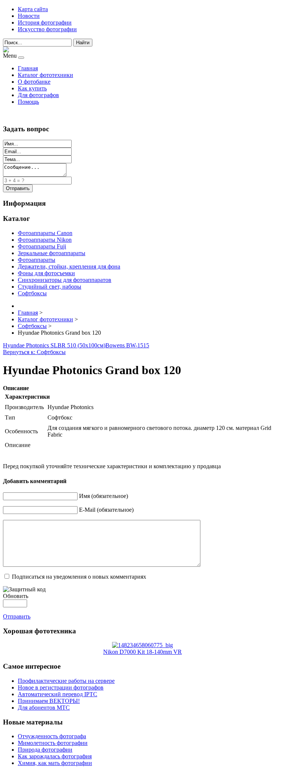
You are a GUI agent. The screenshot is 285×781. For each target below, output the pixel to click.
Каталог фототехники (45, 75)
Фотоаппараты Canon (45, 233)
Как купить (32, 88)
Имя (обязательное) (103, 496)
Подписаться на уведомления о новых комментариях (79, 576)
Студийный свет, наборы (49, 286)
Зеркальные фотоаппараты (51, 253)
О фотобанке (34, 81)
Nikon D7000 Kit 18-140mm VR (142, 652)
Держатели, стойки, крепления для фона (69, 266)
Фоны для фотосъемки (46, 273)
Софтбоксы (32, 293)
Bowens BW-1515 (127, 345)
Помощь (28, 102)
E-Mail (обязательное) (106, 510)
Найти (82, 42)
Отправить (16, 616)
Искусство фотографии (47, 29)
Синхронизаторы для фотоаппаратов (64, 280)
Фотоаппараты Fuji (42, 246)
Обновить (15, 596)
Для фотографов (38, 95)
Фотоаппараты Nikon (45, 240)
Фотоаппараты (36, 260)
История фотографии (45, 22)
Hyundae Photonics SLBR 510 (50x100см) (54, 345)
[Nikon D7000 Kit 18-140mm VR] (142, 645)
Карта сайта (33, 9)
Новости (29, 16)
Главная (28, 68)
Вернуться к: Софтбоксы (34, 352)
